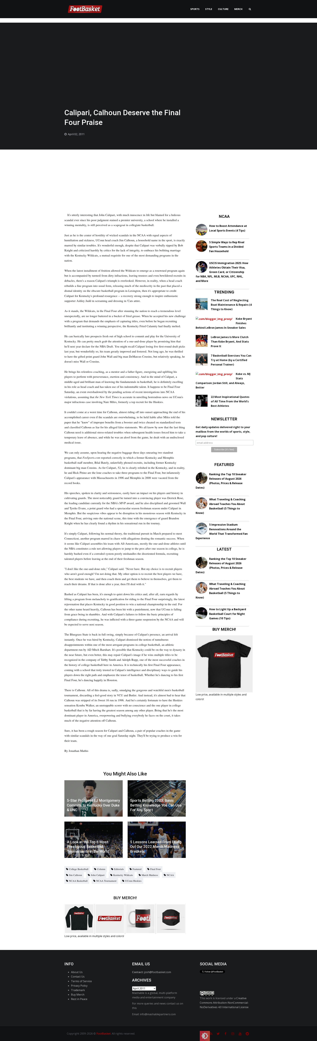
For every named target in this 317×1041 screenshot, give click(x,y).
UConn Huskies (133, 880)
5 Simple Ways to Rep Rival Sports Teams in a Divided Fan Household (226, 246)
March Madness (150, 875)
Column (101, 869)
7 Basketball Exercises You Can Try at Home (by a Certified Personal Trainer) (231, 360)
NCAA (170, 875)
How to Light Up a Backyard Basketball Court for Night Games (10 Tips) (227, 613)
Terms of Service (81, 981)
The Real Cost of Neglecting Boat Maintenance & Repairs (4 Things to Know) (231, 304)
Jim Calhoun (75, 875)
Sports (194, 9)
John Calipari (98, 875)
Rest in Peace (79, 999)
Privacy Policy (79, 985)
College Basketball (78, 869)
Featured (137, 869)
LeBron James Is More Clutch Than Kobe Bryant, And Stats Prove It (230, 341)
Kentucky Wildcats (123, 875)
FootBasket (103, 1033)
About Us (77, 972)
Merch (238, 9)
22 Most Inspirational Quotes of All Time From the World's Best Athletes (230, 401)
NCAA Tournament (106, 880)
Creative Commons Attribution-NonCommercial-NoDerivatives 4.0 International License (224, 1002)
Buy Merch (77, 994)
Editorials (119, 869)
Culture (223, 9)
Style (208, 9)
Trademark (78, 990)
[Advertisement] (158, 174)
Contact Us (78, 976)
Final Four (155, 869)
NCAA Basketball (78, 880)
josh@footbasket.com (157, 972)
